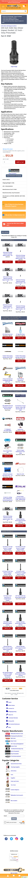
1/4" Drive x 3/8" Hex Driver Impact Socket (20, 596)
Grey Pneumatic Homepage (14, 176)
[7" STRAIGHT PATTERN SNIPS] (7, 425)
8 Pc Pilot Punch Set (8, 334)
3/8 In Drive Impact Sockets (10, 18)
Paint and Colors (15, 781)
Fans (12, 775)
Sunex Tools (14, 746)
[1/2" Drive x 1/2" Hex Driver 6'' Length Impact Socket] (7, 542)
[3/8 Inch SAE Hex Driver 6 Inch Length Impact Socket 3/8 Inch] (7, 642)
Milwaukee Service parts (17, 795)
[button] (25, 871)
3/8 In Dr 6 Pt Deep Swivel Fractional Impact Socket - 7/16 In (20, 282)
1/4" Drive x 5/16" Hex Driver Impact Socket (7, 623)
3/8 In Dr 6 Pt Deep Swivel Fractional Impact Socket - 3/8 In (7, 254)
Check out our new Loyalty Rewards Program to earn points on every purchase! (14, 1)
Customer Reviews (13, 718)
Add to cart (8, 262)
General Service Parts (16, 764)
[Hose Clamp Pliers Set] (7, 447)
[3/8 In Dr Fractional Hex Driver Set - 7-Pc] (7, 470)
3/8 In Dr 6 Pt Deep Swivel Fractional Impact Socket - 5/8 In (20, 257)
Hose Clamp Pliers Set (7, 451)
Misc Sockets (14, 801)
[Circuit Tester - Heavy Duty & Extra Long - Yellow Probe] (20, 492)
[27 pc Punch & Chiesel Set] (20, 375)
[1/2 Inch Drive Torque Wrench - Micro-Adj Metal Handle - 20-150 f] (20, 401)
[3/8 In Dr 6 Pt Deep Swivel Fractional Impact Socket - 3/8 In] (7, 249)
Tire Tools (13, 785)
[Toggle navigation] (3, 6)
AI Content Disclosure (14, 724)
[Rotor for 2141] (20, 470)
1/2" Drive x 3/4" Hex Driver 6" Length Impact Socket (20, 548)
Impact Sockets (18, 16)
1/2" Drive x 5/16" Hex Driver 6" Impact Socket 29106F (7, 572)
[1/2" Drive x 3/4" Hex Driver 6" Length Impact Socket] (20, 542)
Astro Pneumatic (15, 751)
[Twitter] (11, 838)
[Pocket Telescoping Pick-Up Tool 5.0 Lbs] (20, 351)
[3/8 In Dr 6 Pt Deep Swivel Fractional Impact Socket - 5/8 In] (20, 251)
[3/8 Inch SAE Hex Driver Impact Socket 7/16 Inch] (20, 515)
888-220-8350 (14, 873)
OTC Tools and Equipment (17, 744)
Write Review (5, 232)
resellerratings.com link (14, 860)
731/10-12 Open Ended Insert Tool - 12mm (20, 451)
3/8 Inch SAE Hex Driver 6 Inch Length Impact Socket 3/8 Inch (8, 649)
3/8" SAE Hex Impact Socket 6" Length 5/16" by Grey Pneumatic (8, 675)
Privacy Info (11, 721)
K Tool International (16, 756)
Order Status (11, 705)
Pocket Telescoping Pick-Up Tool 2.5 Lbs (7, 356)
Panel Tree (20, 429)
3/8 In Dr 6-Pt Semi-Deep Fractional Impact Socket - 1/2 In (7, 307)
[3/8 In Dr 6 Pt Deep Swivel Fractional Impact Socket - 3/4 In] (20, 302)
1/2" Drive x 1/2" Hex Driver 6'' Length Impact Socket (7, 548)
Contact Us (11, 708)
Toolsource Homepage (7, 16)
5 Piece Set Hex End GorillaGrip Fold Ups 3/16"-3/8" (7, 380)
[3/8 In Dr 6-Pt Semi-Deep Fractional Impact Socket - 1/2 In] (8, 301)
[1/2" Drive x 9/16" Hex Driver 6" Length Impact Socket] (20, 567)
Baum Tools (13, 741)
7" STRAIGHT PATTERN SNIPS (7, 430)
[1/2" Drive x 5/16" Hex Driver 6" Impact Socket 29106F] (7, 567)
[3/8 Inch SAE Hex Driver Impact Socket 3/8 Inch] (20, 617)
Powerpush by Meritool (16, 736)
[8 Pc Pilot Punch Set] (7, 330)
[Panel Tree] (20, 425)
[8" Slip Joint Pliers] (20, 330)
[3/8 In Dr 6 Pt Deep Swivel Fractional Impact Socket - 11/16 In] (7, 274)
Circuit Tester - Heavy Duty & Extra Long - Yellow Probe (20, 498)
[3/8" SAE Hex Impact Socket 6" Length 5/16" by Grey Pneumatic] (7, 668)
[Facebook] (6, 838)
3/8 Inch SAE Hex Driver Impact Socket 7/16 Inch (20, 520)
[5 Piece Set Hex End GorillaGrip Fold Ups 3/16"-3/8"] (7, 375)
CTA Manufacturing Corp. (17, 749)
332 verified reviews (14, 690)
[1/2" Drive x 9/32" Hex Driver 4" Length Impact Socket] (7, 591)
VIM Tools (13, 738)
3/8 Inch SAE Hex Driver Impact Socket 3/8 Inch (20, 623)
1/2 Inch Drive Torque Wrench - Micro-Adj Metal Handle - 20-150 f (20, 408)
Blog (9, 727)
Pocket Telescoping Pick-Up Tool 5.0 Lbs (20, 356)
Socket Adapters (15, 790)
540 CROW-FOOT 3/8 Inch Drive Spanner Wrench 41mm (8, 407)
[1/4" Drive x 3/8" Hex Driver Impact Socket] (20, 591)
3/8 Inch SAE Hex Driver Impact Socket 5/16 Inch (20, 648)
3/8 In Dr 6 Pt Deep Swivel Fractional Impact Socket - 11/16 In (7, 279)
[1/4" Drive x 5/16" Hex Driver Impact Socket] (7, 617)
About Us (10, 715)
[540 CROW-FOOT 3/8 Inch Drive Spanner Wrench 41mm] (7, 401)
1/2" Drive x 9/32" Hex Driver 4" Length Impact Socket (7, 598)
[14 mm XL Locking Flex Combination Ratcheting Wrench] (7, 493)
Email (5, 816)
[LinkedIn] (21, 838)
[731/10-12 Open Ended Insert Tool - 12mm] (20, 446)
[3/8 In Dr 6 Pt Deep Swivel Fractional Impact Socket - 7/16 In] (20, 275)
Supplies (13, 778)
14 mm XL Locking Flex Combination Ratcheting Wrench (7, 498)
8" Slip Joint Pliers (20, 334)
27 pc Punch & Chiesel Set (20, 379)
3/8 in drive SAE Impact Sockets (11, 19)
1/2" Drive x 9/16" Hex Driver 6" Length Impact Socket (20, 572)
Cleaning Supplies (15, 767)
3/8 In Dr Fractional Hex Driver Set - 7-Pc (8, 474)
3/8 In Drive (13, 771)
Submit (14, 819)
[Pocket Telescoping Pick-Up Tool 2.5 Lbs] (7, 351)
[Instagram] (16, 838)
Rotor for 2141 (20, 474)
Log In (9, 702)
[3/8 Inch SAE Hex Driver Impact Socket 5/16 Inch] (20, 642)
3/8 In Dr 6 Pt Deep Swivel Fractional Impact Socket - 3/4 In (20, 308)
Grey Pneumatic (15, 754)
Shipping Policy (12, 712)
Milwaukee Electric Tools (17, 734)
